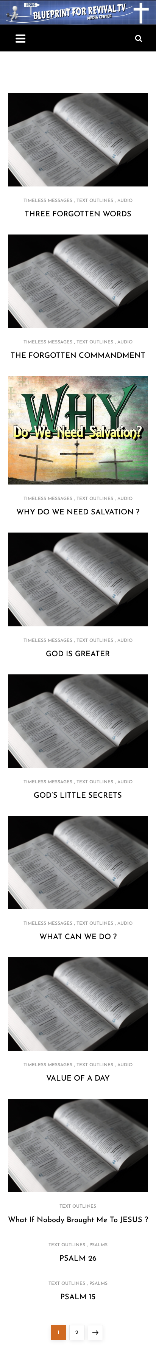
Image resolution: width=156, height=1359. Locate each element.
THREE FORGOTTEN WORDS (78, 214)
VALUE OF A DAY (78, 1079)
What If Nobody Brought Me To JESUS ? (78, 1220)
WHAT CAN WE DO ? (78, 937)
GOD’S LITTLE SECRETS (78, 796)
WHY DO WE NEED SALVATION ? (77, 512)
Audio (125, 201)
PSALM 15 (77, 1297)
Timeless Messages (47, 201)
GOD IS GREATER (78, 654)
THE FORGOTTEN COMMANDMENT (78, 356)
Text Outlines (94, 201)
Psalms (98, 1245)
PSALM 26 (78, 1259)
